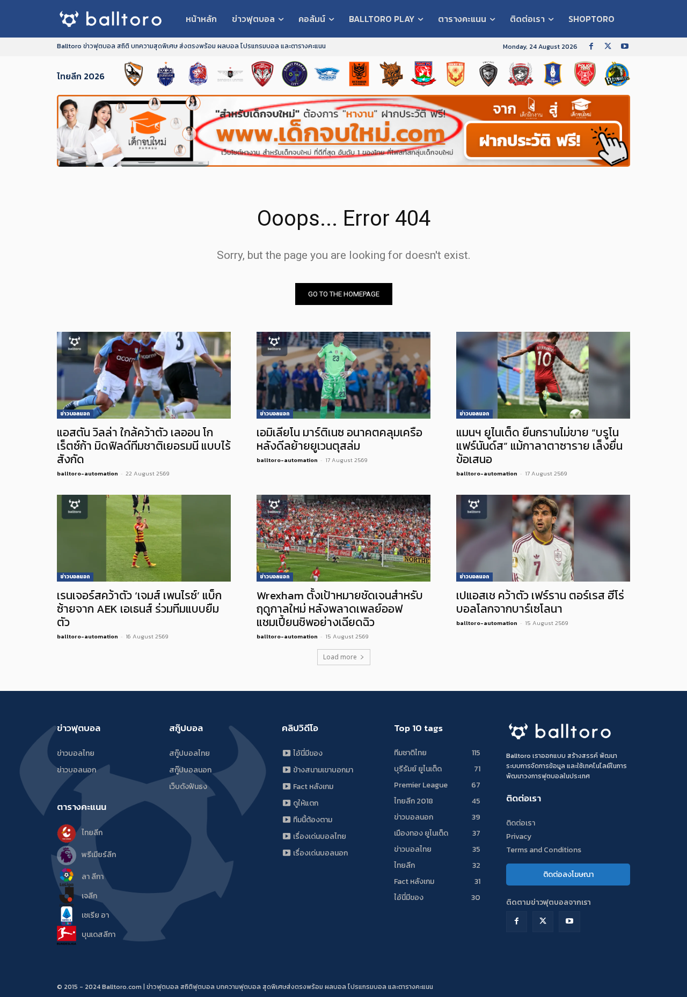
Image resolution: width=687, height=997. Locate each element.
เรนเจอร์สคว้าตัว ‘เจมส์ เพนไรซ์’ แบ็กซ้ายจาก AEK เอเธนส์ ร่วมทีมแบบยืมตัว (139, 608)
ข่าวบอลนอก (75, 414)
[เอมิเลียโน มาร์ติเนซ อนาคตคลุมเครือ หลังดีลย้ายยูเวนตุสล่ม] (343, 375)
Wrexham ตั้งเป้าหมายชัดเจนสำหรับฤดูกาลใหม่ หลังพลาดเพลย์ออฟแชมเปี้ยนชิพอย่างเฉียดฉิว (340, 608)
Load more (340, 656)
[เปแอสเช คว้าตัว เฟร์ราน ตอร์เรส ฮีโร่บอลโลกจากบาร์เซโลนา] (543, 538)
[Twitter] (607, 47)
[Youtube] (624, 47)
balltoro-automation (87, 473)
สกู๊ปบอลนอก (190, 770)
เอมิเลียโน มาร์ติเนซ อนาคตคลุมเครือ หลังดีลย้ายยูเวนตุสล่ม (339, 439)
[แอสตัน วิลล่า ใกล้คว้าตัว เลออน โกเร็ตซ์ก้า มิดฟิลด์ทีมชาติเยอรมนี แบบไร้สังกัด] (144, 375)
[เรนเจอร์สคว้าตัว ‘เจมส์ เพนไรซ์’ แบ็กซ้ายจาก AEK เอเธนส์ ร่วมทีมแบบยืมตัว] (144, 538)
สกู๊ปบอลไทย (189, 753)
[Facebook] (591, 47)
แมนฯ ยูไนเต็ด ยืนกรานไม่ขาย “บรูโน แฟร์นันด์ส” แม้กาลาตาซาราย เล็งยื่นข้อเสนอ (539, 445)
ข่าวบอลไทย (75, 753)
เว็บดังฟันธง (188, 786)
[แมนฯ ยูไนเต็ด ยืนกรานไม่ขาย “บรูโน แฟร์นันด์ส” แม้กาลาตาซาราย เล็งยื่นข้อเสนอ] (543, 375)
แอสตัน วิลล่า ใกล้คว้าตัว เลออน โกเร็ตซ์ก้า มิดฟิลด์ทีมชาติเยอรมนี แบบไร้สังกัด (144, 445)
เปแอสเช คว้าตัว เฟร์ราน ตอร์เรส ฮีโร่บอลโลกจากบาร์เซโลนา (540, 602)
